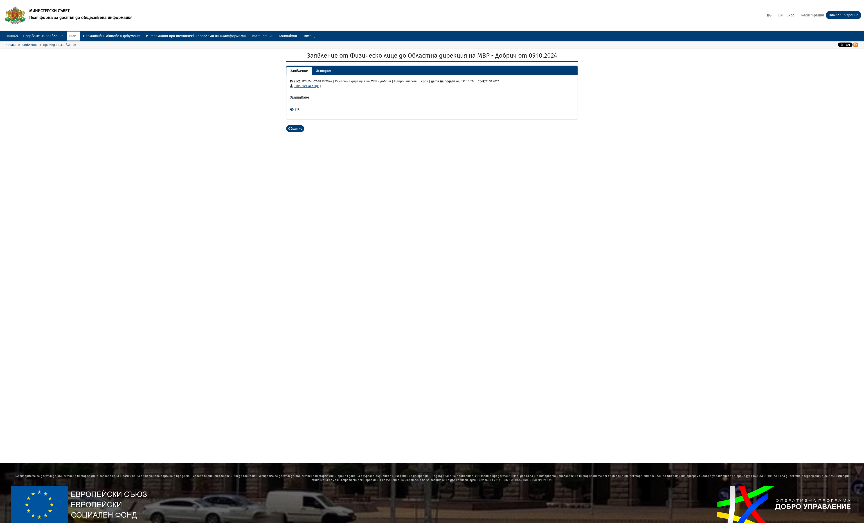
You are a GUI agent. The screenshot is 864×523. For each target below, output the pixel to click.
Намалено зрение (843, 15)
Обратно (295, 129)
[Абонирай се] (855, 44)
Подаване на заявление (43, 36)
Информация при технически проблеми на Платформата (196, 36)
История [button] (323, 71)
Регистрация (812, 15)
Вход (790, 15)
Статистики (261, 36)
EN (780, 15)
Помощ (308, 36)
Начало (11, 36)
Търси (74, 36)
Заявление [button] (299, 71)
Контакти (288, 36)
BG (769, 15)
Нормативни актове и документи (112, 36)
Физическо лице (306, 86)
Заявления (30, 45)
